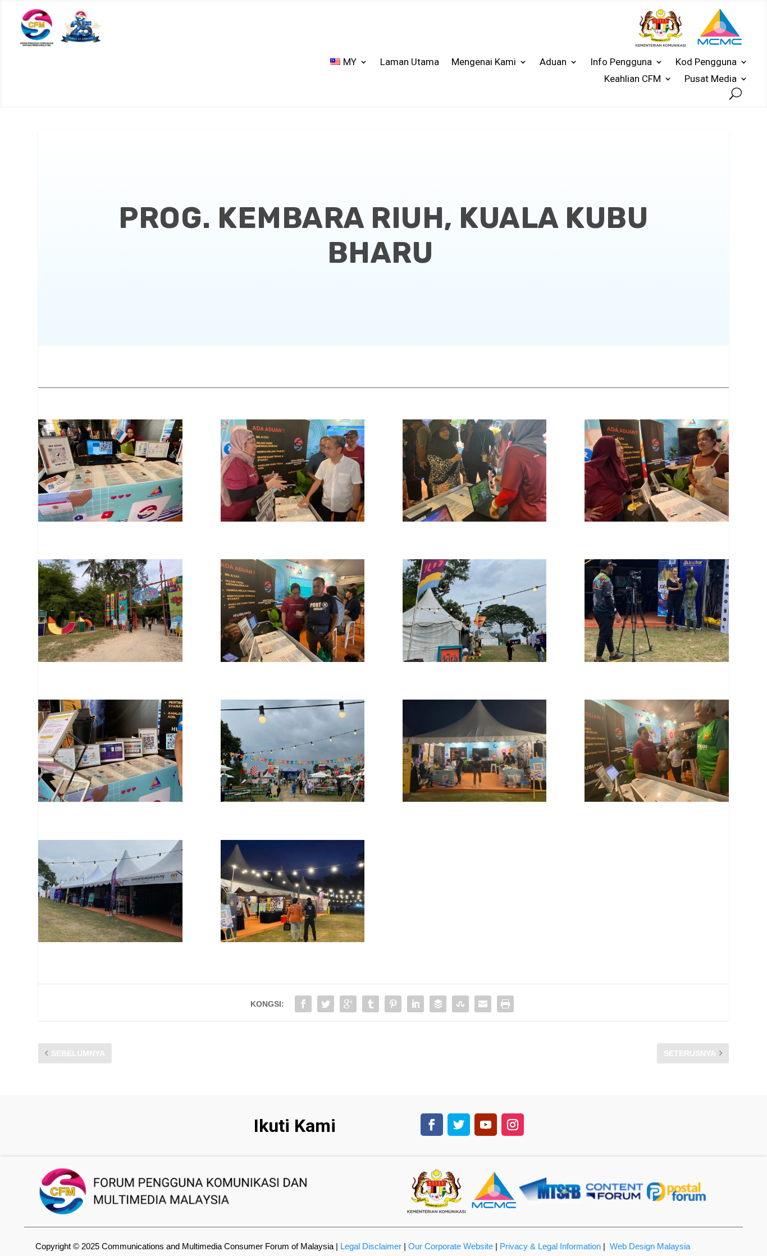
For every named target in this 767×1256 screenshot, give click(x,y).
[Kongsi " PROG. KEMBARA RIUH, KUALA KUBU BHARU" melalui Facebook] (303, 1004)
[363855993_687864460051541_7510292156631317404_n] (110, 659)
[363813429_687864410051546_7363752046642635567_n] (475, 798)
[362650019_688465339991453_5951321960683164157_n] (293, 659)
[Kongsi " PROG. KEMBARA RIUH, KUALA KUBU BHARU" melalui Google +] (348, 1004)
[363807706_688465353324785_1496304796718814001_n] (657, 798)
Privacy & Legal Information (550, 1246)
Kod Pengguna (706, 62)
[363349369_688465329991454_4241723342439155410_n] (293, 518)
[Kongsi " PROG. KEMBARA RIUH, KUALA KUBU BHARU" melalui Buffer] (438, 1004)
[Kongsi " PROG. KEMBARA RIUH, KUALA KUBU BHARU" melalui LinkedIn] (415, 1004)
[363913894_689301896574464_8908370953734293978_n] (475, 518)
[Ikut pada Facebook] (432, 1124)
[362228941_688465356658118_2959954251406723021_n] (110, 798)
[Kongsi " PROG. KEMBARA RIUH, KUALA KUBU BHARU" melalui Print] (505, 1004)
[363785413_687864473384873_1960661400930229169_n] (110, 939)
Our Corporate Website (450, 1246)
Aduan (553, 62)
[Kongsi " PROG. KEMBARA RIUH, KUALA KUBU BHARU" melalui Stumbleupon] (460, 1004)
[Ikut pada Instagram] (512, 1124)
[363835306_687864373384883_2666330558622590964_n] (475, 659)
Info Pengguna (621, 62)
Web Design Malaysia (650, 1246)
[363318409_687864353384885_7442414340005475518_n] (657, 518)
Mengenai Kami (483, 62)
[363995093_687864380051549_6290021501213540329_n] (110, 518)
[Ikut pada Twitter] (459, 1124)
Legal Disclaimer (370, 1246)
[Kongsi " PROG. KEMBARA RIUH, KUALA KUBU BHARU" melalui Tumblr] (370, 1004)
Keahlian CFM (632, 79)
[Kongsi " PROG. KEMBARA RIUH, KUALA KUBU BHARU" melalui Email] (483, 1004)
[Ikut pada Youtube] (485, 1124)
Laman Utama (409, 62)
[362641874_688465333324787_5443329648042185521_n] (657, 659)
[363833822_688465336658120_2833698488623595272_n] (293, 798)
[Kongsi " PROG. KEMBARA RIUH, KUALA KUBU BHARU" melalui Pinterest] (393, 1004)
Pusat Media (710, 79)
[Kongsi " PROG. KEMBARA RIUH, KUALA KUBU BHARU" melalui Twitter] (325, 1004)
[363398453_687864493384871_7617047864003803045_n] (293, 939)
